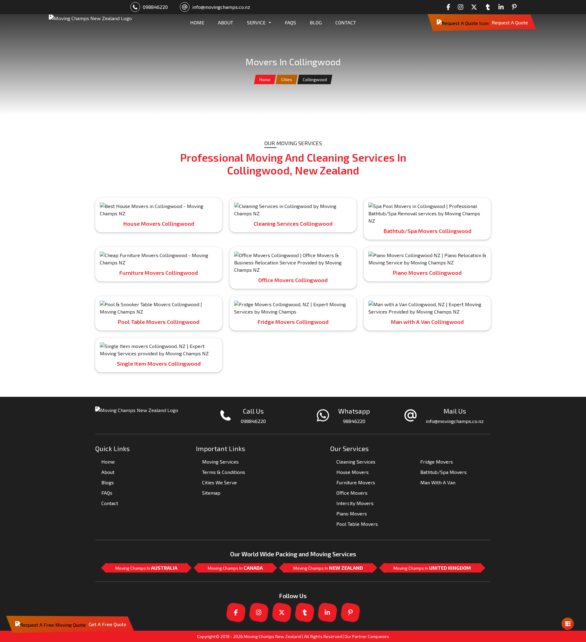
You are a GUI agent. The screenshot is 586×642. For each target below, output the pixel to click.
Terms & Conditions (223, 472)
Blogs (107, 482)
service (256, 22)
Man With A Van (437, 482)
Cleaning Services (355, 461)
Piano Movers (351, 513)
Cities (286, 79)
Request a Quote (510, 22)
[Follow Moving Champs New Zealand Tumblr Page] (489, 7)
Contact (345, 22)
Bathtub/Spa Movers (443, 472)
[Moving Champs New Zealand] (90, 22)
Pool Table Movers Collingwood (159, 321)
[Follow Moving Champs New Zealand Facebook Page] (450, 7)
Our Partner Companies (367, 636)
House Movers (352, 472)
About (107, 472)
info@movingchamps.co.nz (221, 7)
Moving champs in (146, 568)
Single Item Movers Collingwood (159, 363)
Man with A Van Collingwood (427, 321)
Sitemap (211, 493)
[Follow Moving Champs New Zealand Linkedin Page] (502, 7)
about (225, 22)
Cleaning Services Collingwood (293, 223)
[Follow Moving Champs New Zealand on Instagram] (462, 7)
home (197, 22)
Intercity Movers (355, 503)
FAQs (290, 22)
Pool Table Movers (357, 524)
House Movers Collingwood (158, 223)
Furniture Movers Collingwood (158, 272)
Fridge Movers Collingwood (293, 321)
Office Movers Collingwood (293, 280)
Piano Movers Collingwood (427, 272)
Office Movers (351, 493)
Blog (316, 22)
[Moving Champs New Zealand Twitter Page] (475, 7)
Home (264, 79)
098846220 (155, 7)
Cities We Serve (219, 482)
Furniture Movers (355, 482)
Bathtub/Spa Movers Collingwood (427, 231)
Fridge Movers (436, 461)
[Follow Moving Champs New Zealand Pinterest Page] (515, 7)
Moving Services (220, 461)
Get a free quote (107, 624)
